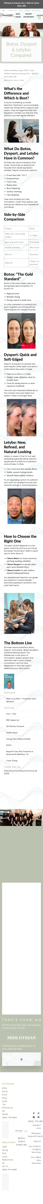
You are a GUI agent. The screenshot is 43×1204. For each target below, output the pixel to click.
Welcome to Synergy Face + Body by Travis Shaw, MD (21, 4)
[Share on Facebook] (18, 802)
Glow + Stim (11, 714)
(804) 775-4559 (36, 10)
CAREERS (27, 10)
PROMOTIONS (12, 10)
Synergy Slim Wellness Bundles (18, 739)
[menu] (39, 18)
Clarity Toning (11, 761)
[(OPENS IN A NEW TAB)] (23, 802)
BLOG (21, 10)
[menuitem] (7, 16)
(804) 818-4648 (9, 1170)
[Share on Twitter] (21, 802)
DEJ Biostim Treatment (15, 726)
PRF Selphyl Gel (12, 720)
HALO (8, 745)
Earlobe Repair (12, 733)
